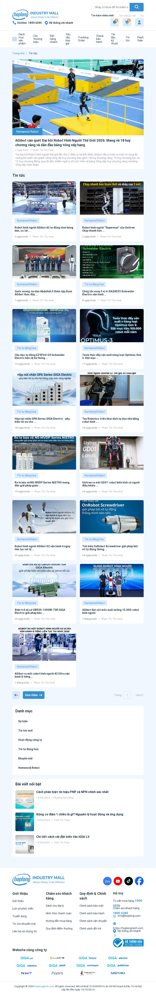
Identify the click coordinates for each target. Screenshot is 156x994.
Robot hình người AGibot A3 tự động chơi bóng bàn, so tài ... (44, 229)
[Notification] (114, 22)
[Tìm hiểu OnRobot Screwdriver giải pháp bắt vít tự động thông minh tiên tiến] (112, 516)
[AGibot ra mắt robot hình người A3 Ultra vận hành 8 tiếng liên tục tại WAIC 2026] (44, 644)
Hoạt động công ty (30, 740)
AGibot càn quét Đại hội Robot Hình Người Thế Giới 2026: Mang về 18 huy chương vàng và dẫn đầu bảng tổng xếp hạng (73, 142)
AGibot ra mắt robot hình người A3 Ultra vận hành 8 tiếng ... (42, 675)
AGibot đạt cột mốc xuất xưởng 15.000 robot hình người (110, 611)
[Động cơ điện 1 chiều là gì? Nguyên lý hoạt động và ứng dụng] (24, 822)
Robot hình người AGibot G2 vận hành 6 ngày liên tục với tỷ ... (42, 548)
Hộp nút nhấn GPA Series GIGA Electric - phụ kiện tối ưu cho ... (42, 420)
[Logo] (35, 15)
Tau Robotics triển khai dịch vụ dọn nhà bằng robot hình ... (110, 420)
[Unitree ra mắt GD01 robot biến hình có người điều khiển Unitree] (112, 453)
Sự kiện (23, 721)
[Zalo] (107, 881)
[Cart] (127, 22)
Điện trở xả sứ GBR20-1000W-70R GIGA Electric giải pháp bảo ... (40, 611)
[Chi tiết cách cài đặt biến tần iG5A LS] (24, 844)
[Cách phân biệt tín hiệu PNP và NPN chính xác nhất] (24, 799)
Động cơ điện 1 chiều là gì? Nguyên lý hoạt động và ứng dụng (79, 814)
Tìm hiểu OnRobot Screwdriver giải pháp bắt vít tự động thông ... (110, 548)
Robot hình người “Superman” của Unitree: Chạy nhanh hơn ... (108, 229)
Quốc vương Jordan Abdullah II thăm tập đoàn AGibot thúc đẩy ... (43, 293)
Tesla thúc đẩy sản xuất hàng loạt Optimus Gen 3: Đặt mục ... (111, 356)
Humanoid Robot (27, 131)
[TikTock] (128, 881)
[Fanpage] (139, 881)
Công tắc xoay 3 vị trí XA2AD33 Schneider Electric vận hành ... (108, 293)
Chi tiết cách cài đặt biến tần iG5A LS (62, 837)
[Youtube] (118, 881)
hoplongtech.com (44, 986)
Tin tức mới (25, 730)
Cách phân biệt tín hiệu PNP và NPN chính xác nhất (72, 792)
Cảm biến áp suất (127, 15)
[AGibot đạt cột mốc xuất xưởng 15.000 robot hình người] (112, 580)
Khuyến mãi (25, 758)
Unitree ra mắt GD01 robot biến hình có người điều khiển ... (111, 484)
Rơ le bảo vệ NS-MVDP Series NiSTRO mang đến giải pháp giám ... (42, 484)
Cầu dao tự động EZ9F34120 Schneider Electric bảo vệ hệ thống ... (40, 356)
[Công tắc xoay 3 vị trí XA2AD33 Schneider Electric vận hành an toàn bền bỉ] (112, 261)
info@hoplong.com (128, 916)
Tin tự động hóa (94, 284)
